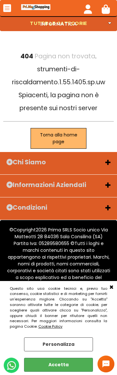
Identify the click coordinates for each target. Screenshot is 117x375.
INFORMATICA (58, 24)
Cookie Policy (50, 326)
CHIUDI (111, 287)
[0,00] (105, 8)
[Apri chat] (106, 364)
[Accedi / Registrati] (88, 8)
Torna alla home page (58, 138)
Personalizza (58, 344)
